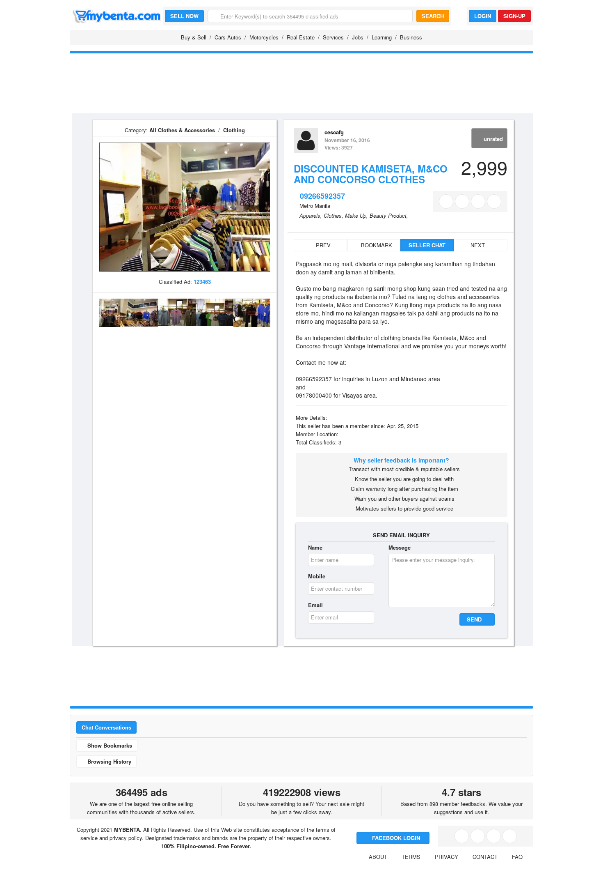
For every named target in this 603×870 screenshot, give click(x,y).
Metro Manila (314, 205)
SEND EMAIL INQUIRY (401, 535)
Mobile (316, 576)
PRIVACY (446, 857)
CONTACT (485, 857)
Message (399, 547)
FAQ (517, 857)
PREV (322, 245)
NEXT (479, 245)
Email (315, 605)
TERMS (411, 857)
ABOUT (378, 857)
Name (315, 547)
